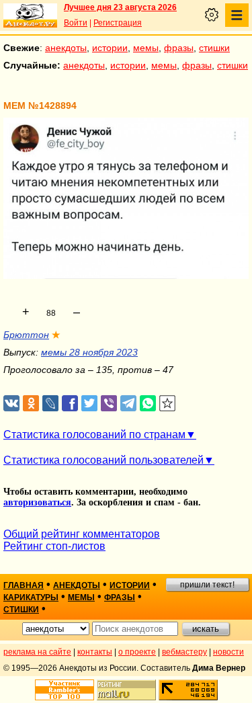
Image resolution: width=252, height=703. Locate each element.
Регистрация (117, 23)
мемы (146, 47)
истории (110, 47)
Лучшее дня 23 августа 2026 (120, 7)
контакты (94, 652)
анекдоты (66, 47)
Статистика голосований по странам (94, 434)
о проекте (137, 652)
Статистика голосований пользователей (103, 460)
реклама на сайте (37, 652)
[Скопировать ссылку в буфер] (167, 403)
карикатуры (30, 597)
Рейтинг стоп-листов (54, 546)
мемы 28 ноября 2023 (89, 352)
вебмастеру (184, 652)
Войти (75, 23)
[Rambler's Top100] (64, 689)
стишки (214, 47)
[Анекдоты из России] (30, 15)
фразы (179, 47)
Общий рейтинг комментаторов (81, 534)
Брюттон (26, 334)
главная (23, 585)
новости (228, 652)
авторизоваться (37, 502)
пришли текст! (207, 584)
